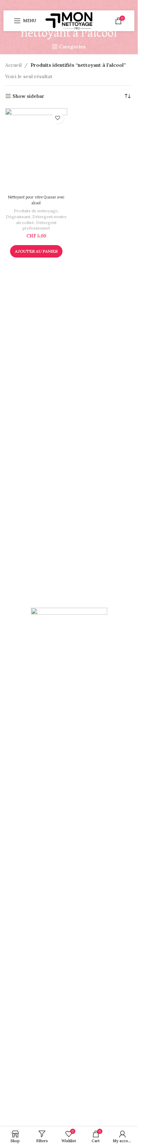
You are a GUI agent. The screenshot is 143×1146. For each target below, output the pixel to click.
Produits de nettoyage (36, 210)
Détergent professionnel (40, 225)
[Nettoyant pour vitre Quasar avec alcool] (36, 150)
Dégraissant (18, 216)
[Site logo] (68, 20)
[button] (36, 251)
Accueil (13, 65)
